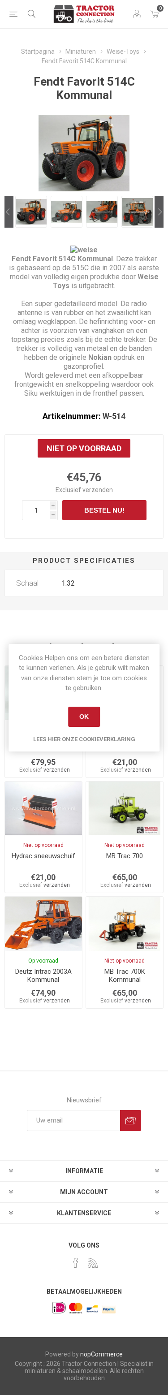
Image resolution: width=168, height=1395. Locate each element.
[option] (31, 212)
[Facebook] (76, 1263)
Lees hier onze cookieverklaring (84, 739)
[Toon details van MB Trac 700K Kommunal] (124, 923)
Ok (84, 716)
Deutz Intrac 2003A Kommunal (43, 975)
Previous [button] (8, 212)
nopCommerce (101, 1354)
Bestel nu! (104, 510)
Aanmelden (130, 1120)
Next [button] (159, 212)
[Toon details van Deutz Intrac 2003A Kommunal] (43, 923)
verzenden (97, 489)
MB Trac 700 (124, 856)
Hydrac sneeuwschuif (43, 856)
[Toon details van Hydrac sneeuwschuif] (43, 808)
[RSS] (93, 1263)
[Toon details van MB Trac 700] (124, 808)
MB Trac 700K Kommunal (124, 975)
